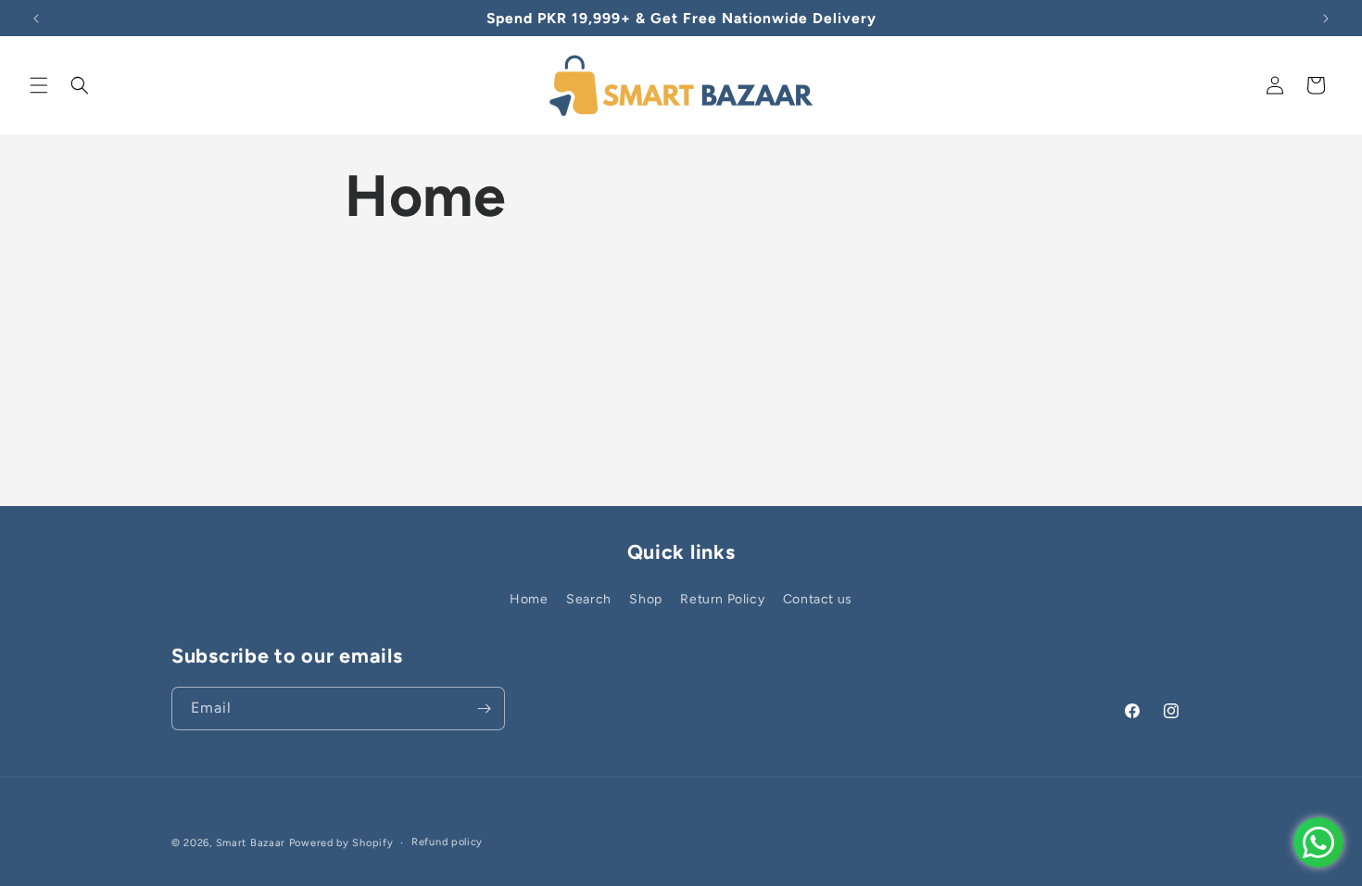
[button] (39, 85)
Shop (645, 599)
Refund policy (447, 842)
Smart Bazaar (250, 843)
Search (589, 599)
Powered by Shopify (341, 843)
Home (529, 599)
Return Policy (722, 599)
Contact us (817, 599)
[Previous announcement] (36, 18)
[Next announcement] (1325, 18)
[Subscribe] (483, 708)
